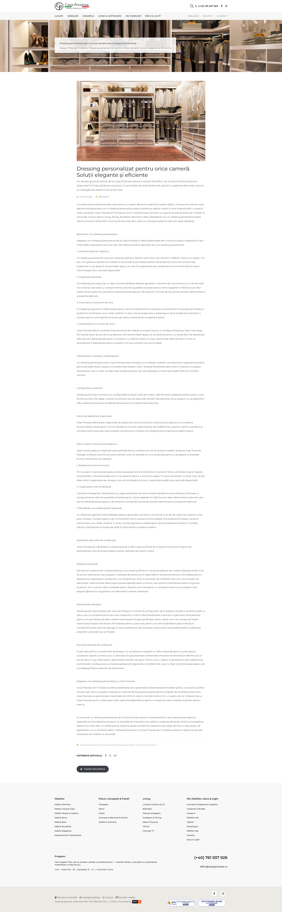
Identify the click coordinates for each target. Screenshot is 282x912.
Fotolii (102, 813)
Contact (222, 16)
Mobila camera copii (65, 809)
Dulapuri (191, 813)
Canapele (88, 16)
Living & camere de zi (154, 804)
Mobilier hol (193, 817)
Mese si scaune (150, 822)
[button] (189, 6)
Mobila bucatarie (63, 826)
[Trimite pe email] (115, 756)
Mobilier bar (193, 831)
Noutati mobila (78, 48)
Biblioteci (147, 809)
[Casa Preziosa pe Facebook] (221, 6)
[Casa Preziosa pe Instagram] (226, 6)
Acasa (63, 48)
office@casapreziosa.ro (213, 866)
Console (191, 835)
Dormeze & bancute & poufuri (113, 817)
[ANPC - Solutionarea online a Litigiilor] (212, 903)
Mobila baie (60, 822)
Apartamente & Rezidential (68, 835)
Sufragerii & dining (152, 817)
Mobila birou (61, 817)
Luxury (59, 16)
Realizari (193, 16)
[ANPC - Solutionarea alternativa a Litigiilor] (181, 903)
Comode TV (148, 831)
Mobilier (73, 16)
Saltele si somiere (107, 822)
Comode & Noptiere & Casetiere (202, 804)
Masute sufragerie (152, 813)
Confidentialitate (91, 897)
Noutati (208, 16)
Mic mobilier (133, 16)
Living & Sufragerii (109, 16)
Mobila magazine (63, 831)
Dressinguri (192, 826)
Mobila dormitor (63, 804)
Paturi (102, 809)
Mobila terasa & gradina (66, 813)
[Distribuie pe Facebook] (105, 756)
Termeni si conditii (67, 897)
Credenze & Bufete (196, 809)
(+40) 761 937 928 (210, 857)
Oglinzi (190, 822)
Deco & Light (153, 16)
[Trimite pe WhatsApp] (110, 756)
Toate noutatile (94, 769)
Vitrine (146, 826)
